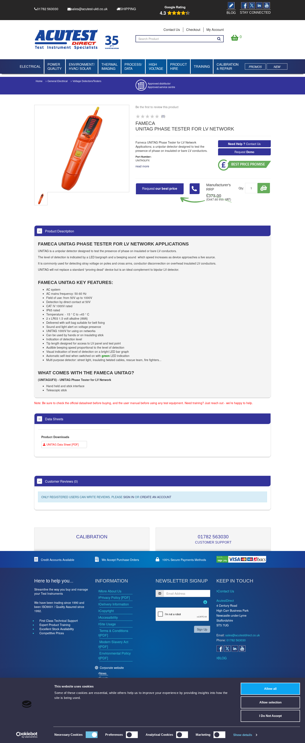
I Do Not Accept (270, 716)
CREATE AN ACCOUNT (155, 497)
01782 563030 (213, 536)
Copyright (106, 610)
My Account (215, 29)
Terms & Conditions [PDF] (113, 633)
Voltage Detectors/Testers (87, 81)
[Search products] (219, 39)
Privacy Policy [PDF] (114, 597)
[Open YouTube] (242, 648)
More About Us (110, 591)
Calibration (91, 536)
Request (244, 152)
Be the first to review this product (156, 107)
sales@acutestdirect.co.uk (242, 635)
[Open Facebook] (219, 648)
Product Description (59, 231)
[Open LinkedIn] (234, 648)
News (102, 673)
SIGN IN (128, 497)
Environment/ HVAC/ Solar (82, 66)
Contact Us (171, 29)
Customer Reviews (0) (61, 481)
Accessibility (108, 617)
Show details (242, 735)
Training (202, 66)
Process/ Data (133, 66)
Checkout (193, 29)
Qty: (241, 188)
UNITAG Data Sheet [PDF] (62, 444)
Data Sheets (53, 419)
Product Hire (178, 66)
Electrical (30, 66)
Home (39, 81)
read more (142, 166)
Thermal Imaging (109, 66)
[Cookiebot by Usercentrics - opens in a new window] (27, 735)
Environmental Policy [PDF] (115, 655)
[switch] (132, 734)
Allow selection (270, 702)
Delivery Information (114, 604)
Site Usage (107, 624)
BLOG (222, 658)
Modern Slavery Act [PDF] (113, 644)
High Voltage (156, 66)
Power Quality (55, 66)
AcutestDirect (225, 600)
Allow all (270, 688)
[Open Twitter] (227, 648)
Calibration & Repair (228, 66)
